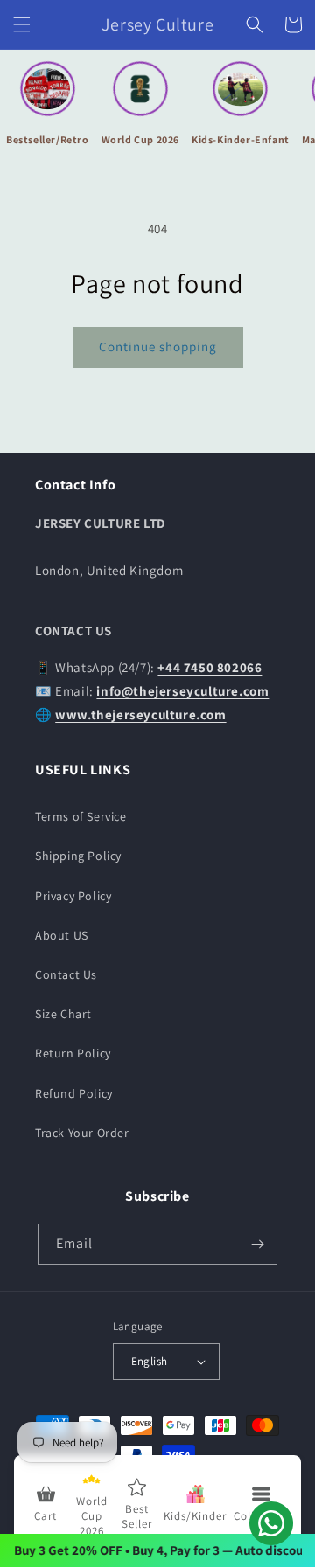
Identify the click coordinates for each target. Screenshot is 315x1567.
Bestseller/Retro (47, 139)
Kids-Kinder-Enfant (241, 139)
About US (61, 935)
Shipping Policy (78, 855)
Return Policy (73, 1053)
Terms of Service (81, 816)
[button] (22, 24)
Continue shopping (158, 346)
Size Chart (63, 1014)
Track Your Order (82, 1133)
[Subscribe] (257, 1244)
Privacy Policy (73, 896)
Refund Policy (74, 1093)
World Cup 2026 (140, 139)
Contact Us (66, 974)
